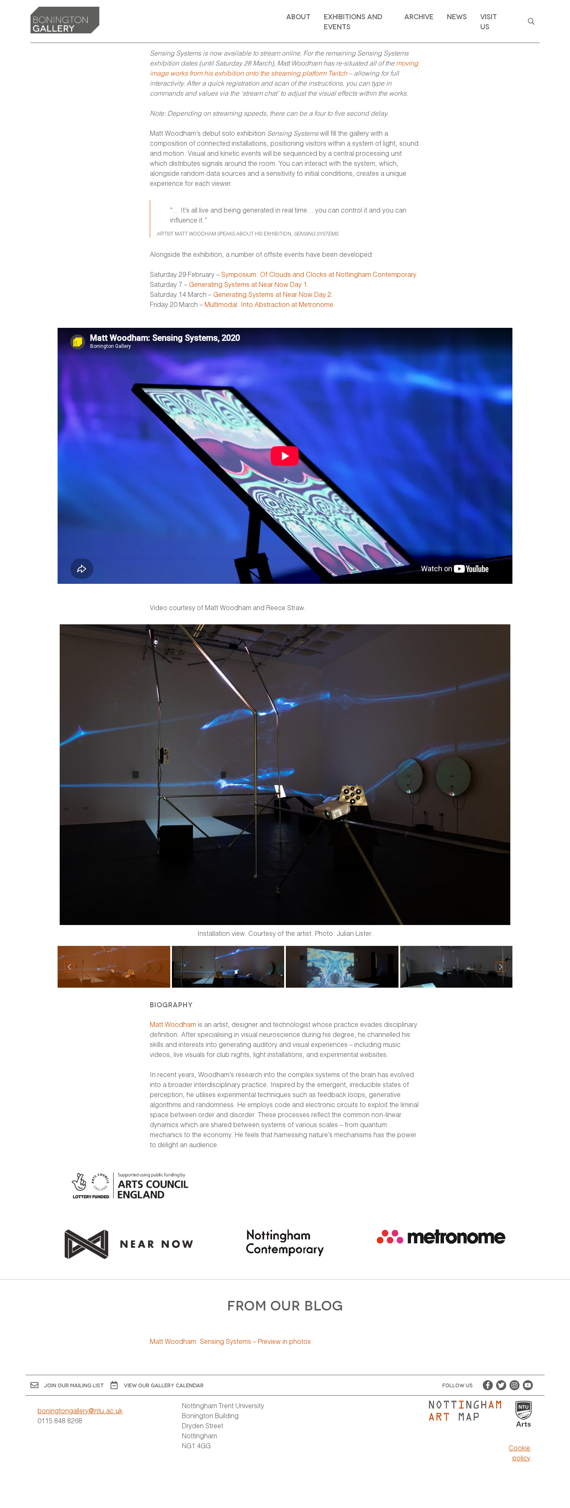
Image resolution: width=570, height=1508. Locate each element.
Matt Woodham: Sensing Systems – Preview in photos (230, 1341)
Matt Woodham (173, 1024)
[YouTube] (528, 1385)
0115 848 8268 (60, 1420)
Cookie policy (519, 1453)
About (298, 16)
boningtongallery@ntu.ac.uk (80, 1410)
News (457, 16)
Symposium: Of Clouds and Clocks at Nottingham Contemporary (318, 274)
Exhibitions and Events (353, 21)
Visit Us (488, 21)
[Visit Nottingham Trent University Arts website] (524, 1414)
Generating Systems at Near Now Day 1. (249, 284)
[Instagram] (514, 1385)
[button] (501, 967)
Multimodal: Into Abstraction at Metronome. (269, 304)
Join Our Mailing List (74, 1385)
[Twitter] (501, 1385)
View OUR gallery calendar (164, 1385)
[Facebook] (488, 1385)
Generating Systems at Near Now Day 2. (273, 294)
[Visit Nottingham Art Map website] (468, 1411)
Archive (419, 16)
